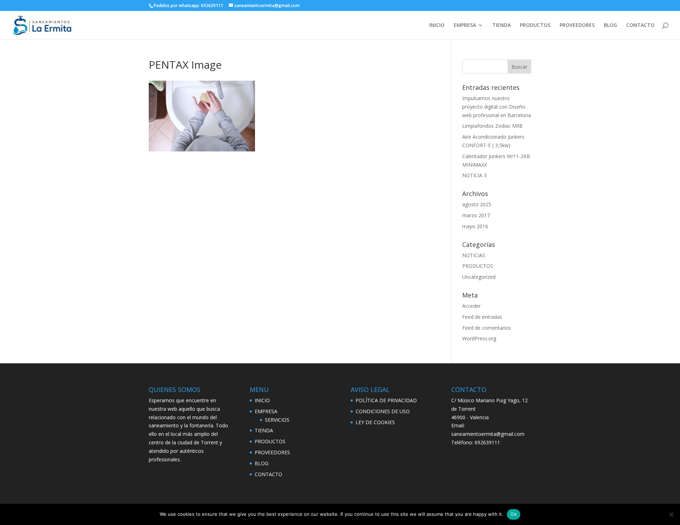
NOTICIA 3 (474, 175)
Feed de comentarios (486, 327)
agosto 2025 (476, 204)
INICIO (436, 25)
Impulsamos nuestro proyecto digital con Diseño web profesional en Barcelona (496, 107)
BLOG (610, 25)
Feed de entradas (482, 316)
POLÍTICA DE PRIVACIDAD (386, 400)
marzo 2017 (476, 215)
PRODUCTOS (535, 25)
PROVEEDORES (577, 25)
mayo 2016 (475, 226)
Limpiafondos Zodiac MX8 (492, 125)
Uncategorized (478, 276)
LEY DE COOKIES (375, 422)
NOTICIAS (473, 255)
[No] (671, 514)
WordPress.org (479, 338)
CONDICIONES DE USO (383, 411)
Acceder (471, 305)
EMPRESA (465, 25)
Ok (513, 514)
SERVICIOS (277, 419)
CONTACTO (640, 25)
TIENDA (501, 25)
